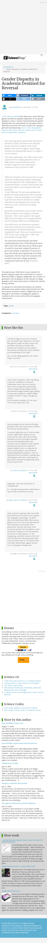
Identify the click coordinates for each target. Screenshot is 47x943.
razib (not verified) (19, 470)
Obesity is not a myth (10, 763)
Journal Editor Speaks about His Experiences (19, 743)
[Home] (15, 58)
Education (15, 313)
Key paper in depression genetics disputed (18, 803)
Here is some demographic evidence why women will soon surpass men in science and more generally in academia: (22, 130)
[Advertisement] (23, 27)
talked (9, 116)
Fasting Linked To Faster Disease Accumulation (21, 683)
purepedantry (8, 67)
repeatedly (15, 116)
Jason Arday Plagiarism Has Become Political (20, 708)
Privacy (37, 923)
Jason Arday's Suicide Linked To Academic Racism (22, 710)
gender (11, 306)
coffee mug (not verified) (17, 500)
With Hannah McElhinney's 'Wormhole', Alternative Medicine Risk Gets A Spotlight (22, 689)
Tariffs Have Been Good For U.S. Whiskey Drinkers (22, 681)
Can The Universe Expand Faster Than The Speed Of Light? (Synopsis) (22, 841)
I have (4, 116)
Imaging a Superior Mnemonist (14, 783)
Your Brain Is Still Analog (13, 685)
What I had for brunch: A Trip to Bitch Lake (18, 866)
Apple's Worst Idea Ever (11, 891)
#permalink (33, 369)
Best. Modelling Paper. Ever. (13, 723)
